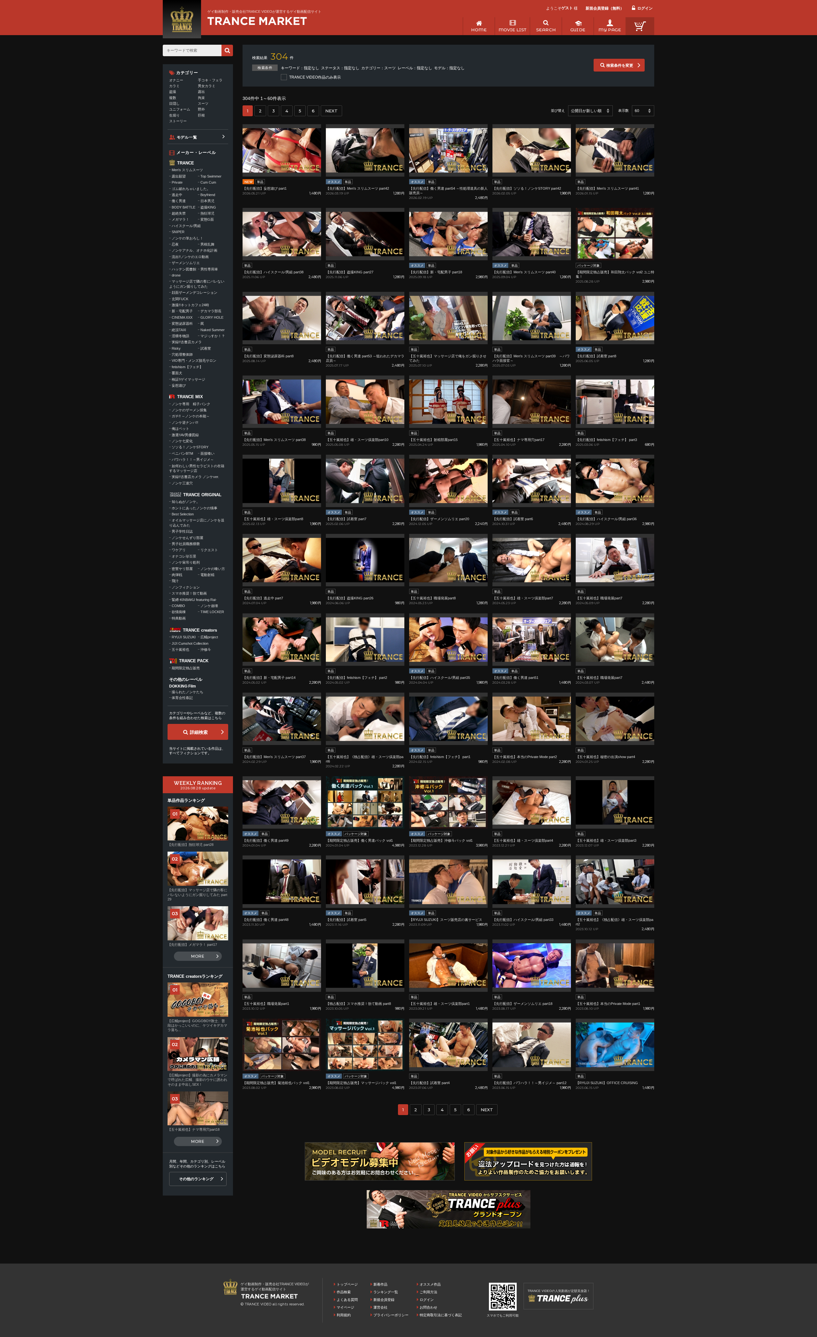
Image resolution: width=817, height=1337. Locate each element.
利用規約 (344, 1315)
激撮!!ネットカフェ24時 (190, 305)
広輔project (209, 637)
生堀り (174, 115)
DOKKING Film (182, 686)
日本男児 (207, 201)
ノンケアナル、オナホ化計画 (194, 250)
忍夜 (175, 244)
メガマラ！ (180, 219)
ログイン (645, 8)
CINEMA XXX (182, 317)
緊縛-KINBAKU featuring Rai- (194, 600)
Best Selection (183, 514)
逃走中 (177, 195)
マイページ (345, 1307)
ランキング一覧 (385, 1292)
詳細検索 (199, 732)
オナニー (176, 80)
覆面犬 (177, 373)
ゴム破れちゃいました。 (191, 189)
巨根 (201, 115)
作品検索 (344, 1292)
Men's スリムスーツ (187, 170)
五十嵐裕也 (180, 649)
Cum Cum (208, 182)
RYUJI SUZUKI (184, 637)
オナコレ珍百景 (184, 556)
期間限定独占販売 (186, 668)
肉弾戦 (177, 575)
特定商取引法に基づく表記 (441, 1315)
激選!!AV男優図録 (185, 435)
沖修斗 (205, 649)
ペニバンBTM (182, 453)
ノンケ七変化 (182, 441)
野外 (201, 109)
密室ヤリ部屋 (182, 569)
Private (177, 182)
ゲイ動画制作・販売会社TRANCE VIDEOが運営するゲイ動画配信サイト (264, 11)
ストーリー (178, 121)
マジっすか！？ (212, 336)
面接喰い (207, 453)
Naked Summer (212, 330)
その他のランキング (196, 1179)
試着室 (205, 348)
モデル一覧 (187, 137)
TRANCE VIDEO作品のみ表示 (315, 77)
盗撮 (172, 92)
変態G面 (207, 219)
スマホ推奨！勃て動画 (189, 593)
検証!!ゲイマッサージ (188, 379)
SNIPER (178, 232)
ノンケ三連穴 (182, 483)
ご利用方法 (428, 1292)
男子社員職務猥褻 (186, 544)
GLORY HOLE (211, 317)
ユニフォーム (179, 109)
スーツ (203, 103)
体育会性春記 (182, 698)
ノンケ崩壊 (209, 606)
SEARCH (546, 29)
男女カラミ (206, 86)
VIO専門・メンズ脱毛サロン (194, 360)
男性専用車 (209, 269)
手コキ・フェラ (210, 80)
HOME (479, 29)
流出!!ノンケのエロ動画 (190, 257)
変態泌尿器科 (182, 323)
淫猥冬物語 (180, 336)
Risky (176, 348)
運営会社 (380, 1307)
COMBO (178, 606)
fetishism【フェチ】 (187, 367)
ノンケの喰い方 (212, 569)
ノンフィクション (186, 587)
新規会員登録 (383, 1300)
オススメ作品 (430, 1284)
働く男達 (179, 201)
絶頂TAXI (179, 330)
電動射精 (207, 575)
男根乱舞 (207, 244)
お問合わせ (428, 1307)
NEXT (331, 110)
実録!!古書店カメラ (187, 342)
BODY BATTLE (183, 207)
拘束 (201, 98)
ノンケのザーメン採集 (189, 410)
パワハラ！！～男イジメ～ (193, 459)
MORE (197, 956)
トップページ (347, 1284)
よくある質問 (347, 1300)
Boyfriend (207, 195)
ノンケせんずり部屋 (187, 538)
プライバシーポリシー (390, 1315)
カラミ (174, 86)
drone (176, 275)
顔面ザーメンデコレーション (194, 292)
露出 (201, 92)
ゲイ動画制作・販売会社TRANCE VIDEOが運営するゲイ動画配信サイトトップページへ (257, 21)
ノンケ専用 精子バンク (191, 404)
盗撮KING (208, 207)
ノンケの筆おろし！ (187, 238)
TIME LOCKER (212, 612)
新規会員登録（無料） (605, 8)
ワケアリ (179, 550)
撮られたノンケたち (187, 692)
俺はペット (180, 428)
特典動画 (179, 618)
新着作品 (380, 1284)
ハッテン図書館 (184, 269)
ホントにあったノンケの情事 (194, 508)
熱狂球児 (207, 213)
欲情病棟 (179, 612)
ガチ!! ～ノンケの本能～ (191, 416)
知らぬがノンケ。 (186, 502)
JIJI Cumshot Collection (190, 643)
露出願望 (179, 176)
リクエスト (209, 550)
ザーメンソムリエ (186, 263)
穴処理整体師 (182, 354)
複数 (172, 98)
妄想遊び (179, 385)
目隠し (174, 103)
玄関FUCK (180, 299)
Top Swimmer (210, 176)
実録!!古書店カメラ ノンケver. (195, 477)
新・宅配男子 (182, 311)
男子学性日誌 (182, 531)
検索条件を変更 (619, 65)
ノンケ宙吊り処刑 (186, 562)
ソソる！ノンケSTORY (190, 447)
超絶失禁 (179, 213)
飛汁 (175, 581)
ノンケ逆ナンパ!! (185, 422)
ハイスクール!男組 (186, 226)
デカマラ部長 (210, 311)
